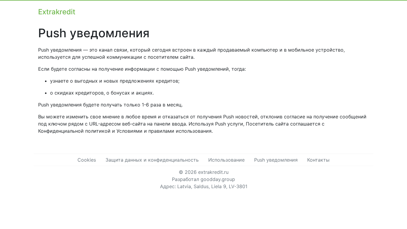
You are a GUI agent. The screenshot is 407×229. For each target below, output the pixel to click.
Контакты (318, 160)
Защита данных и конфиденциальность (152, 160)
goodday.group (218, 179)
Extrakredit (56, 11)
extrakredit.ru (213, 172)
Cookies (86, 160)
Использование (226, 160)
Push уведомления (276, 160)
